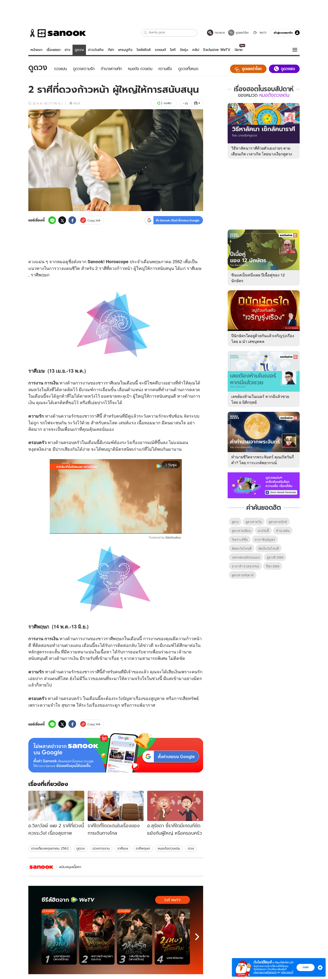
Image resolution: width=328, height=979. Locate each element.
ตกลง (306, 967)
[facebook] (72, 220)
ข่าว (67, 49)
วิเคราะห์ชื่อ (240, 539)
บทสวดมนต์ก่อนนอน (246, 557)
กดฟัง (167, 103)
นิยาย (239, 49)
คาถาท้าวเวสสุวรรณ (245, 566)
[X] (62, 220)
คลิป (195, 49)
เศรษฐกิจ (125, 49)
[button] (146, 33)
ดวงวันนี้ (263, 530)
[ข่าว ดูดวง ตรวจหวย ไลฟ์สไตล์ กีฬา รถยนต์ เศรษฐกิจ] (57, 33)
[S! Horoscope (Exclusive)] (42, 867)
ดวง (32, 261)
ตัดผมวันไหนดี (241, 548)
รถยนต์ (160, 49)
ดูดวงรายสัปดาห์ (243, 575)
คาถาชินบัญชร (265, 539)
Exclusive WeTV (216, 49)
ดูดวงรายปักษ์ (278, 521)
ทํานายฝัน (283, 530)
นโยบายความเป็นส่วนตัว (265, 972)
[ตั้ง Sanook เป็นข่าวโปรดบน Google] (115, 752)
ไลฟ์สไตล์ (144, 49)
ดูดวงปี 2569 (275, 557)
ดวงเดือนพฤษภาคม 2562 (50, 848)
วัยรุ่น (184, 49)
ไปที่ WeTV (172, 900)
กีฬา (111, 49)
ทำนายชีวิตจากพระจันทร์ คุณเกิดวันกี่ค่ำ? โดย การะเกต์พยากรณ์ (262, 459)
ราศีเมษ (122, 848)
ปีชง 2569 (272, 566)
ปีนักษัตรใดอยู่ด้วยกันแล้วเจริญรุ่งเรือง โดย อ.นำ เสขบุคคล (262, 338)
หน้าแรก (36, 49)
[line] (52, 220)
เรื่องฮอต (54, 49)
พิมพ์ (76, 103)
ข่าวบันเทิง (95, 49)
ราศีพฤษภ (143, 848)
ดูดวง (79, 49)
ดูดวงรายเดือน (241, 530)
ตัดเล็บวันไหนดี (268, 548)
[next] (197, 937)
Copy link (94, 220)
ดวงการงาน (101, 848)
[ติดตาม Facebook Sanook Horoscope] (264, 484)
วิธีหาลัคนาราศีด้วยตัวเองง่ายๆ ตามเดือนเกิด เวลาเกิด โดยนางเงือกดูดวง (261, 151)
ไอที (173, 49)
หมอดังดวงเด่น (169, 848)
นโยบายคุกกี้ (287, 972)
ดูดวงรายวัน (254, 521)
